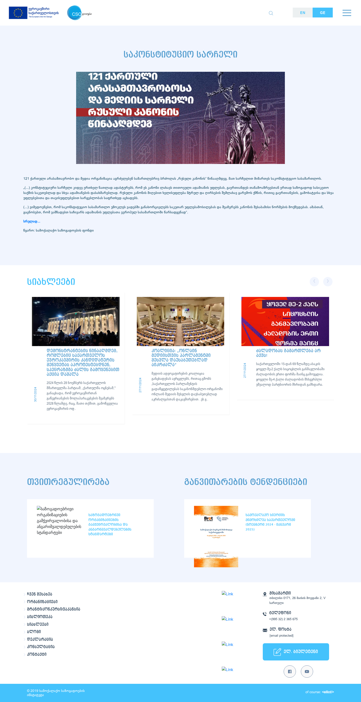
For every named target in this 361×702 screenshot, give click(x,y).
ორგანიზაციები (42, 602)
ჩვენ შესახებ (39, 594)
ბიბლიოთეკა (40, 617)
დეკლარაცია (40, 639)
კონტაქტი (36, 654)
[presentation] (314, 282)
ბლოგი (34, 632)
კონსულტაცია (41, 647)
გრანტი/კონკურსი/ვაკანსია (53, 609)
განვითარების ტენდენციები (245, 482)
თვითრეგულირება (68, 482)
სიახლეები (37, 624)
